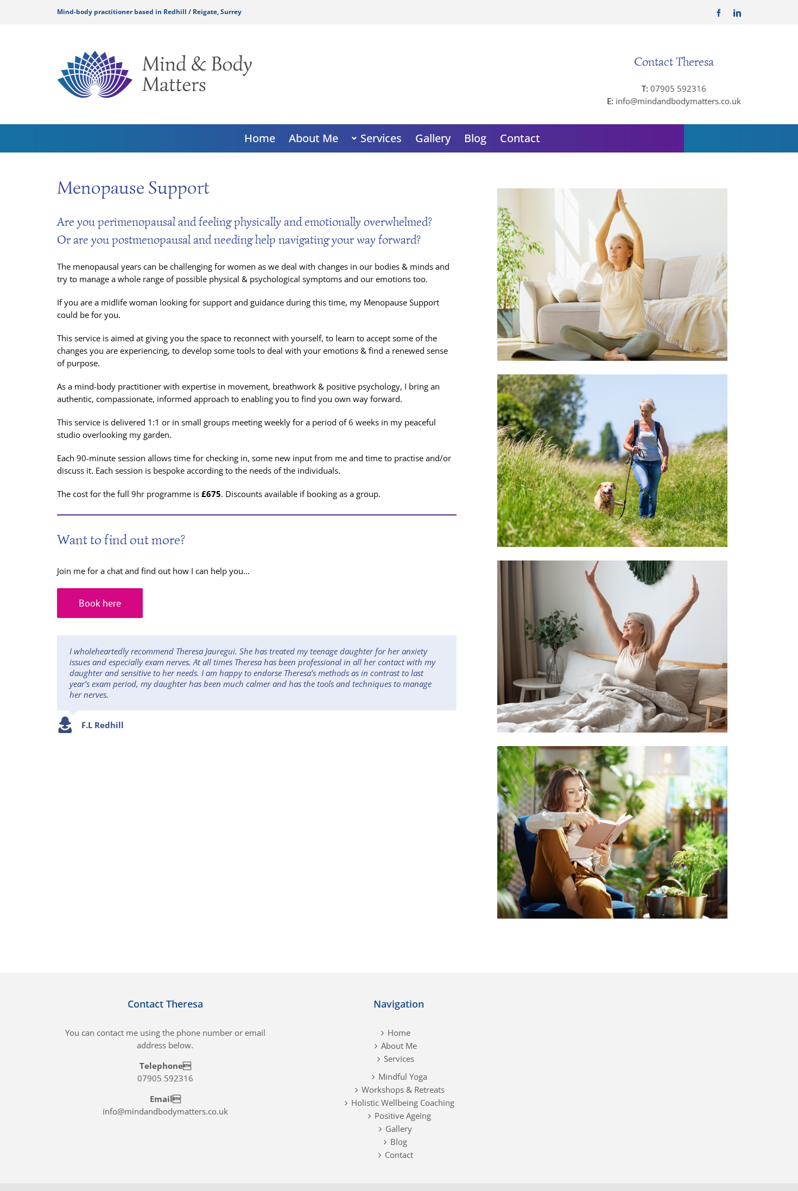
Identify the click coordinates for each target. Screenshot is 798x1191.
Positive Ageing (403, 1115)
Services (399, 1058)
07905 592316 (678, 88)
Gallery (398, 1128)
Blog (398, 1141)
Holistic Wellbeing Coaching (402, 1102)
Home (399, 1032)
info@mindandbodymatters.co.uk (678, 100)
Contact (399, 1154)
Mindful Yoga (402, 1076)
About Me (399, 1045)
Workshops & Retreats (403, 1089)
